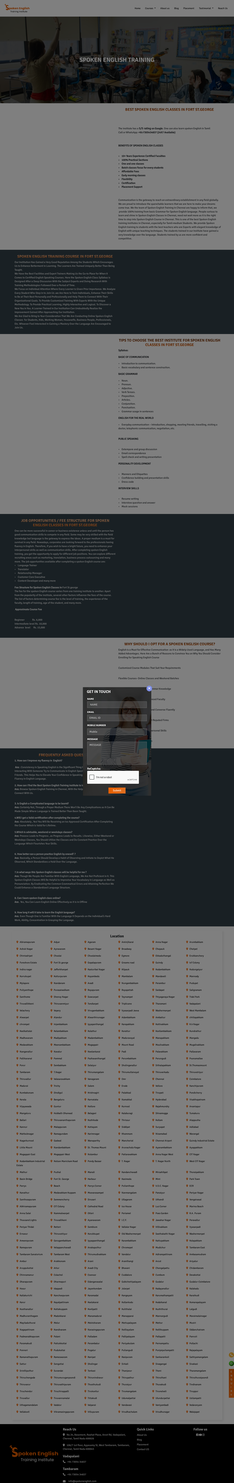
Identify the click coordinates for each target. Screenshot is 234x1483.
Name (90, 698)
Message (92, 739)
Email (90, 712)
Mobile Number (96, 725)
